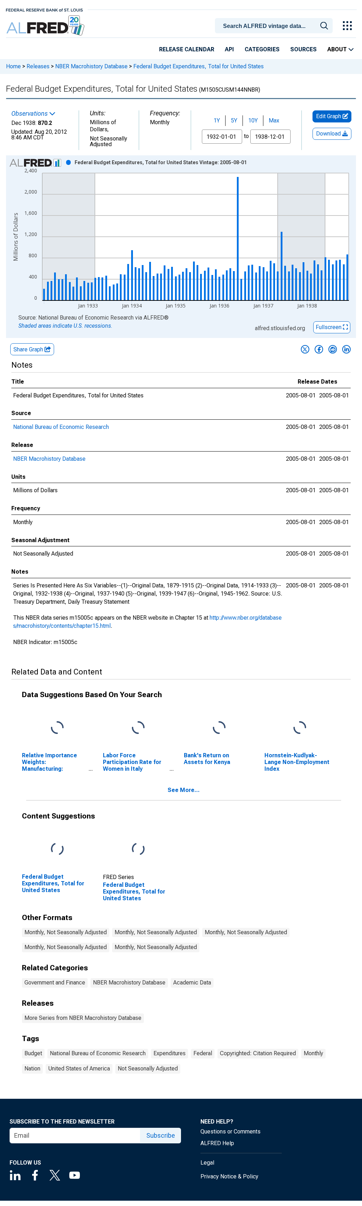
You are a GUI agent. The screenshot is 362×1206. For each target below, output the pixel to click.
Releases (38, 66)
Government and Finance (54, 982)
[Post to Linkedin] (346, 349)
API (229, 49)
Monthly (313, 1053)
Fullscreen (329, 327)
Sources (303, 49)
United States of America (79, 1068)
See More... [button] (184, 790)
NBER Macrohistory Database (91, 66)
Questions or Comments (230, 1131)
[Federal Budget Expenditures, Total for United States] (57, 849)
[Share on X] (305, 349)
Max (274, 120)
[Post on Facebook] (319, 349)
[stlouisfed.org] (44, 9)
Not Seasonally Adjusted (148, 1068)
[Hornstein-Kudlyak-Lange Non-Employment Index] (299, 727)
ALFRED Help (217, 1143)
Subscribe (160, 1135)
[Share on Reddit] (332, 349)
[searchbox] (275, 26)
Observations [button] (30, 113)
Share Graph (29, 349)
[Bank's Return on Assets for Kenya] (219, 727)
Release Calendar (186, 49)
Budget (33, 1053)
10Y (253, 120)
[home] (46, 26)
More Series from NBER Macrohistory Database (82, 1018)
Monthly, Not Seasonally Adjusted (65, 932)
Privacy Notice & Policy (229, 1176)
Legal (207, 1162)
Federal (202, 1053)
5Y (234, 120)
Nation (32, 1068)
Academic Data (192, 982)
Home (13, 66)
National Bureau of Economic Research (61, 427)
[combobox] (275, 25)
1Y (217, 120)
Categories (262, 49)
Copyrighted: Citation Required (258, 1053)
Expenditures (169, 1053)
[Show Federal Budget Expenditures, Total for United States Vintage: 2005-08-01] (161, 162)
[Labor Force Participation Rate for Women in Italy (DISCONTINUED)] (138, 727)
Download (329, 133)
